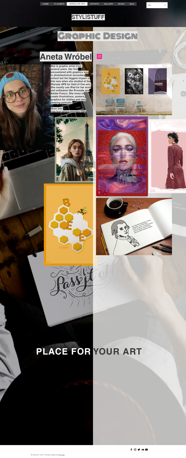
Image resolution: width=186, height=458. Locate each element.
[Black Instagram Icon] (135, 449)
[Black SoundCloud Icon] (142, 449)
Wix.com (62, 455)
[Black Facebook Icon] (131, 449)
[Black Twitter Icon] (138, 449)
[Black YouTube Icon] (146, 449)
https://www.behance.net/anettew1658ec (68, 111)
